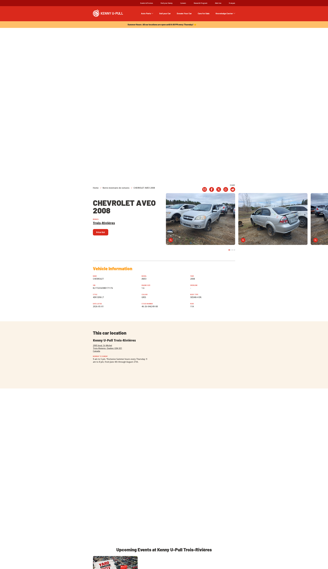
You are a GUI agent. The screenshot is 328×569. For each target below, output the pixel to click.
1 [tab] (229, 250)
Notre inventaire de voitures (116, 187)
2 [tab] (231, 250)
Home (96, 187)
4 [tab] (234, 250)
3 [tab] (232, 250)
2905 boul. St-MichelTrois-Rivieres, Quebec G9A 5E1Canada (107, 348)
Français (232, 3)
